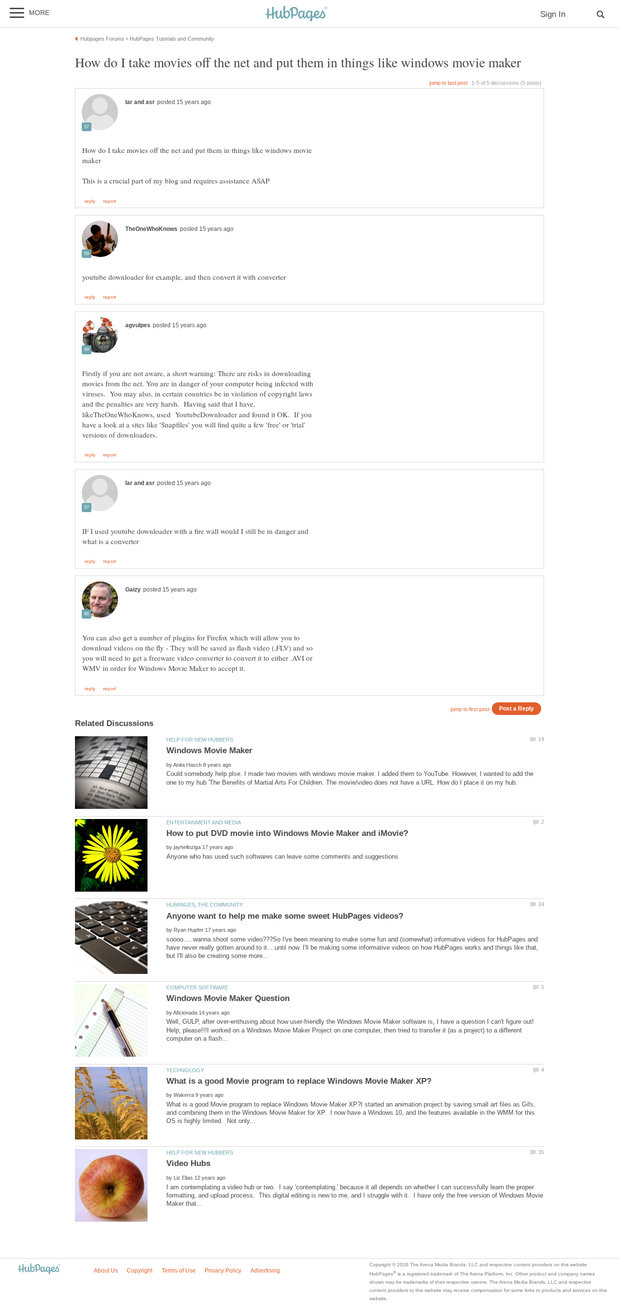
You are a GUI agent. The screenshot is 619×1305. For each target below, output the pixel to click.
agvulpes (137, 325)
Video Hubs (188, 1163)
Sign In (552, 14)
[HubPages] (296, 14)
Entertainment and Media (203, 822)
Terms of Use (179, 1270)
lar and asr (140, 102)
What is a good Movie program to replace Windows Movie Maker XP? (298, 1081)
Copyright (139, 1270)
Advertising (265, 1270)
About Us (106, 1270)
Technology (185, 1070)
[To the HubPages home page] (39, 1269)
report (109, 201)
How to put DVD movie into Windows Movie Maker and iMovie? (287, 833)
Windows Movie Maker (209, 750)
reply (90, 201)
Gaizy (133, 589)
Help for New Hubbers (199, 740)
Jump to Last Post (448, 83)
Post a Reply (516, 708)
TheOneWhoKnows (151, 229)
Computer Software (197, 987)
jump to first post (470, 709)
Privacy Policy (223, 1270)
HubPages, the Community (204, 905)
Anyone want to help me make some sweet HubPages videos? (284, 916)
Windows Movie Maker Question (228, 998)
